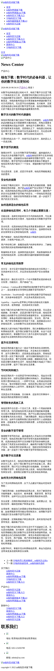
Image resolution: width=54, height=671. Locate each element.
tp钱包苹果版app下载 (16, 13)
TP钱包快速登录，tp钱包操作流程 (28, 563)
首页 (8, 7)
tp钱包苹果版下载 (14, 10)
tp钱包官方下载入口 (15, 15)
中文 (3, 52)
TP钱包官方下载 (13, 18)
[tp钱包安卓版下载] (10, 2)
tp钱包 (46, 120)
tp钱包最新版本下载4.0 (16, 21)
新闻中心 (10, 44)
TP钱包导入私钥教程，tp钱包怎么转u (30, 560)
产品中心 (23, 87)
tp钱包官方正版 (13, 24)
